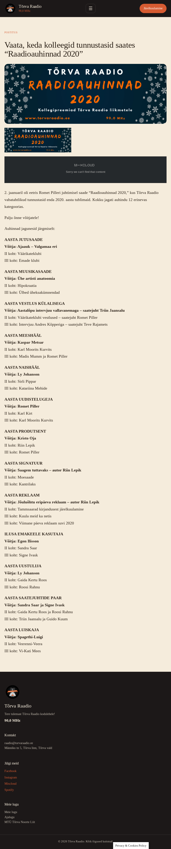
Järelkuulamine (153, 8)
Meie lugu (10, 812)
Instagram (10, 777)
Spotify (9, 790)
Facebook (10, 771)
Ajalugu (9, 817)
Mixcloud (10, 783)
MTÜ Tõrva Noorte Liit (19, 822)
